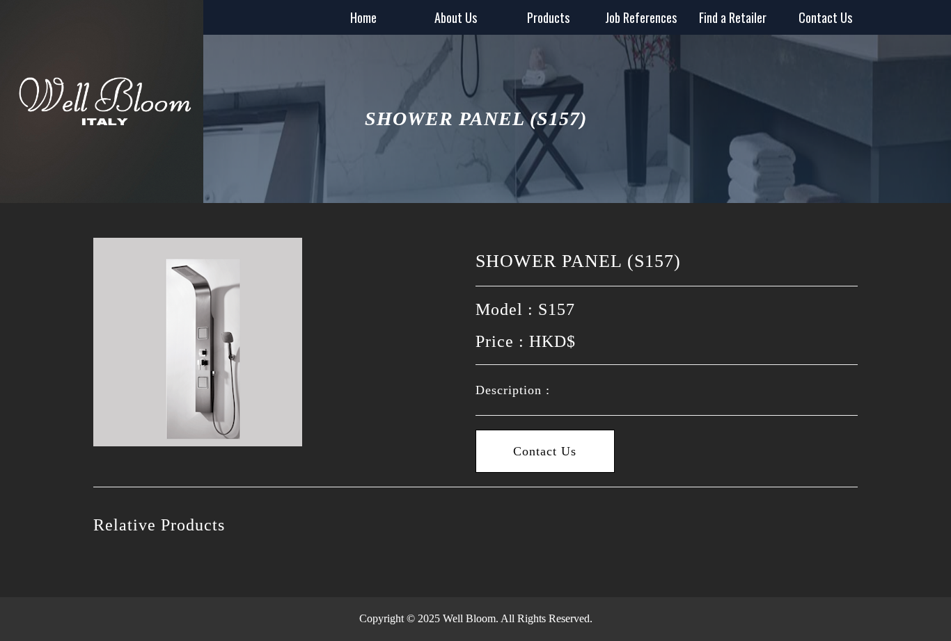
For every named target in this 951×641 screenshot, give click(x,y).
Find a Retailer (733, 17)
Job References (641, 17)
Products (548, 17)
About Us (455, 17)
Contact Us (825, 17)
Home (363, 17)
